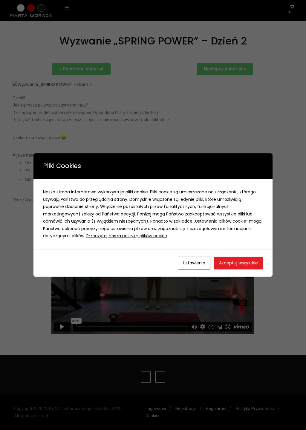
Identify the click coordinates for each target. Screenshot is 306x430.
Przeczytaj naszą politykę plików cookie (126, 236)
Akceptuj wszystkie (238, 263)
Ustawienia (194, 263)
